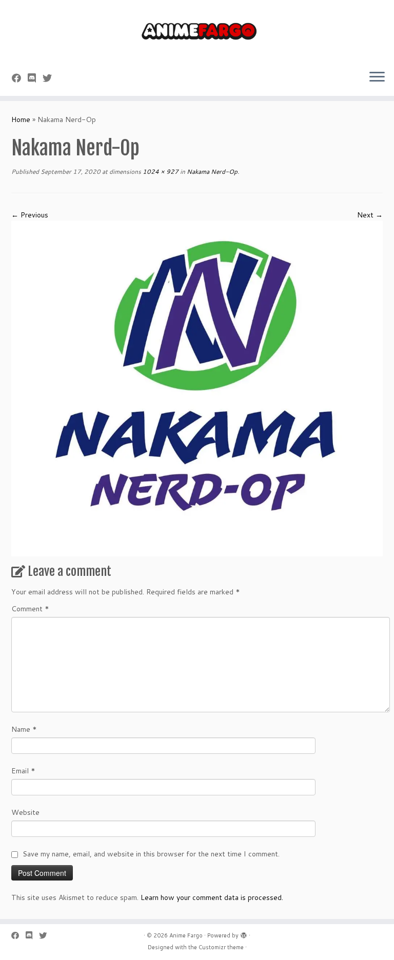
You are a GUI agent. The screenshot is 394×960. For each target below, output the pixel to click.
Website (25, 812)
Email (23, 771)
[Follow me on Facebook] (20, 78)
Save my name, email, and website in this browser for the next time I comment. (151, 854)
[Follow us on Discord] (35, 78)
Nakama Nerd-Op (211, 171)
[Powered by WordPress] (243, 933)
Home (20, 119)
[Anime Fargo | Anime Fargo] (197, 30)
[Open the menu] (377, 77)
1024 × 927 (160, 171)
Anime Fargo (186, 935)
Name (24, 729)
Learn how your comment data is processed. (212, 897)
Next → (370, 215)
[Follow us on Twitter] (50, 78)
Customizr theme (221, 947)
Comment (30, 609)
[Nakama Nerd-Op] (197, 388)
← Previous (29, 215)
